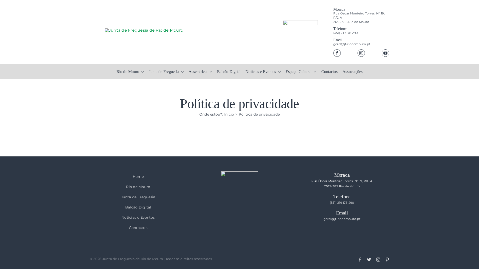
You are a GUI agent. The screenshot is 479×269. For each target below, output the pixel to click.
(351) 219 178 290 (345, 33)
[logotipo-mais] (179, 42)
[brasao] (300, 38)
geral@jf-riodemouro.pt (351, 44)
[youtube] (385, 53)
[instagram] (361, 53)
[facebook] (337, 53)
